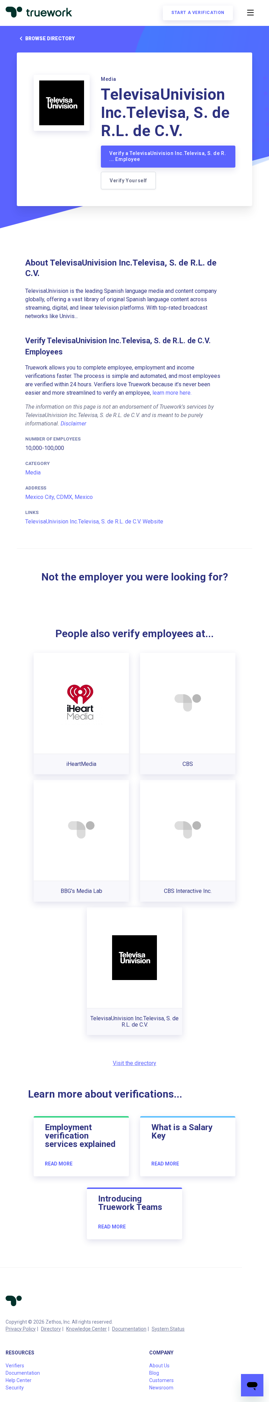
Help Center (19, 1380)
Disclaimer (73, 423)
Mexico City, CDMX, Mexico (59, 497)
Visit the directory (134, 1063)
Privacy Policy (21, 1329)
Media (33, 472)
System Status (168, 1329)
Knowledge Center (86, 1329)
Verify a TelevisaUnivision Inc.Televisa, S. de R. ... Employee (167, 156)
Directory (51, 1329)
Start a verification (198, 12)
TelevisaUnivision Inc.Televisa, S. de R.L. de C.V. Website (94, 521)
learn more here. (172, 392)
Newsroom (161, 1387)
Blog (154, 1373)
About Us (159, 1365)
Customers (161, 1380)
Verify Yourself (128, 180)
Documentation (129, 1329)
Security (15, 1387)
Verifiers (15, 1365)
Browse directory (50, 38)
